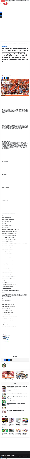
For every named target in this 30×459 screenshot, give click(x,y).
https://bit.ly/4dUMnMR (6, 335)
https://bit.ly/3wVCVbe (6, 341)
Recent (15, 383)
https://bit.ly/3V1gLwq (6, 337)
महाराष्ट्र (3, 46)
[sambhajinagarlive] (6, 3)
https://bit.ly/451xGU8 (6, 339)
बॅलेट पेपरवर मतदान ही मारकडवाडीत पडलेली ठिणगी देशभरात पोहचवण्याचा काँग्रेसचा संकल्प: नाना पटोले (16, 389)
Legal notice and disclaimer (19, 456)
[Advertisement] (15, 11)
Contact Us (27, 456)
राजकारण (6, 46)
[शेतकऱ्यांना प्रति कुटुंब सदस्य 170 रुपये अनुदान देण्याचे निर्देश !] (4, 401)
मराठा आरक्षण (15, 356)
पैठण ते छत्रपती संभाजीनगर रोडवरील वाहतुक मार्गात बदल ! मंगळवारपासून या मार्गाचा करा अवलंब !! (16, 403)
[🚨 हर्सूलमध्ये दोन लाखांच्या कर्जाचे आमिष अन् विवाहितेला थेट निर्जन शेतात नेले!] (4, 387)
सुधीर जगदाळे (4, 75)
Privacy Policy (24, 456)
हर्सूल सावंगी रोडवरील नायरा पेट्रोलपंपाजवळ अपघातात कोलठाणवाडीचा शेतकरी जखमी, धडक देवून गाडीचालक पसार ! (25, 424)
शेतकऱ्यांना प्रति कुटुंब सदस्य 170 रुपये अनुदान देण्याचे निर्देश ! (4, 433)
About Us (14, 456)
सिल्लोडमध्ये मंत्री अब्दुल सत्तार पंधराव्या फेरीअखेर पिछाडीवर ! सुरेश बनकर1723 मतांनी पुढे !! (15, 410)
